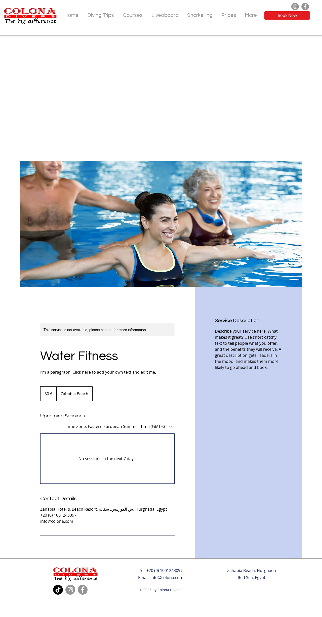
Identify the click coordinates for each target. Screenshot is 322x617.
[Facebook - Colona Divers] (305, 6)
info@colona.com (166, 577)
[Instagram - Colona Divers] (295, 6)
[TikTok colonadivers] (58, 590)
